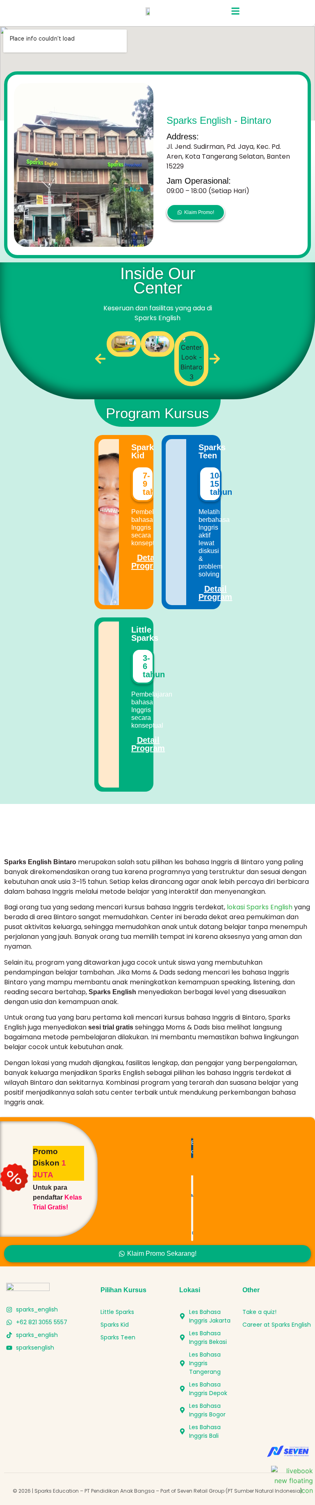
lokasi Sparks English (259, 907)
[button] (235, 11)
